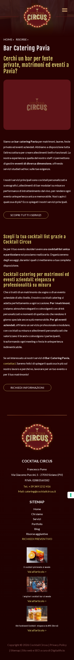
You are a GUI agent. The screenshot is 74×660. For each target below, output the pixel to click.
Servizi (37, 519)
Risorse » (22, 39)
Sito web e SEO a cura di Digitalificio (43, 650)
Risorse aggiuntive (37, 533)
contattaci (9, 363)
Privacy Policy (58, 644)
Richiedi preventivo (37, 538)
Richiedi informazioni (27, 387)
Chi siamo (37, 514)
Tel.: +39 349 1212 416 (37, 486)
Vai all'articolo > (37, 571)
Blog (37, 529)
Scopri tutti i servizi (25, 215)
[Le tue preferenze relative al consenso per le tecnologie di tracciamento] (70, 495)
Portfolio (37, 524)
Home (37, 509)
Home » (8, 39)
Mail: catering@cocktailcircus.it (37, 491)
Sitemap (15, 650)
